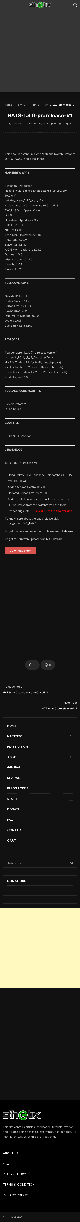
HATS (36, 104)
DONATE (13, 809)
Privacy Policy (15, 1195)
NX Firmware (54, 539)
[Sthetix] (40, 5)
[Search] (75, 5)
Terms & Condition (19, 1184)
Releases (67, 531)
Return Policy (14, 1174)
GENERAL (13, 767)
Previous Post (12, 687)
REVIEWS (13, 778)
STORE (12, 799)
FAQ (10, 819)
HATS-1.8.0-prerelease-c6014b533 (26, 692)
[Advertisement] (40, 52)
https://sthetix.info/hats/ (20, 523)
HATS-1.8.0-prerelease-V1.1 (59, 708)
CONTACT (15, 830)
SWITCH (22, 104)
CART (11, 840)
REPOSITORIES (17, 788)
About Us (10, 1153)
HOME (11, 725)
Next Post (70, 703)
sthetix (16, 123)
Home (8, 104)
